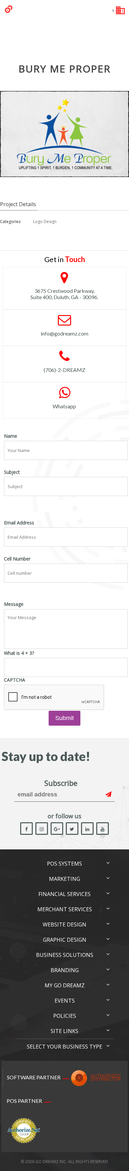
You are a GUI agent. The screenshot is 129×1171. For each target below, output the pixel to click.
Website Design (64, 924)
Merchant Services (64, 909)
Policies (64, 1015)
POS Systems (64, 863)
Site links (64, 1031)
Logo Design (45, 221)
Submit (64, 718)
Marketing (64, 878)
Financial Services (64, 894)
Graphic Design (64, 939)
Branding (65, 970)
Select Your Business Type (64, 1046)
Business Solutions (64, 955)
